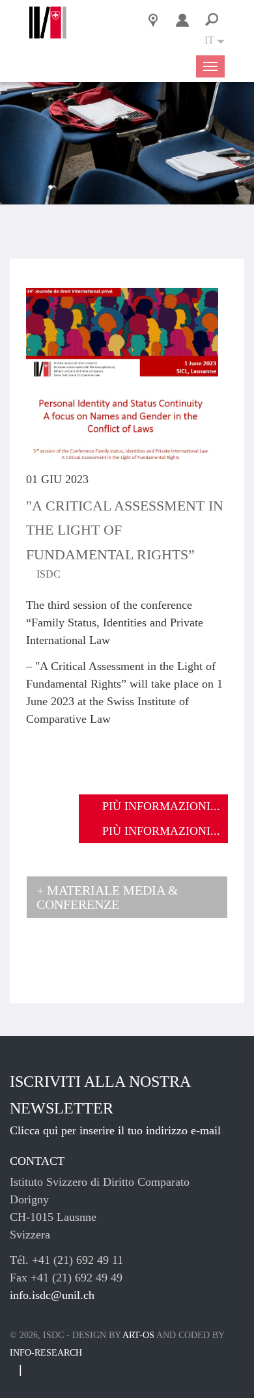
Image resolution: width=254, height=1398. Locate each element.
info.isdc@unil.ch (52, 1295)
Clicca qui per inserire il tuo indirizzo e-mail (115, 1130)
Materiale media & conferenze (107, 897)
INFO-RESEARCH (46, 1353)
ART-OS (138, 1335)
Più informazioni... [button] (161, 806)
